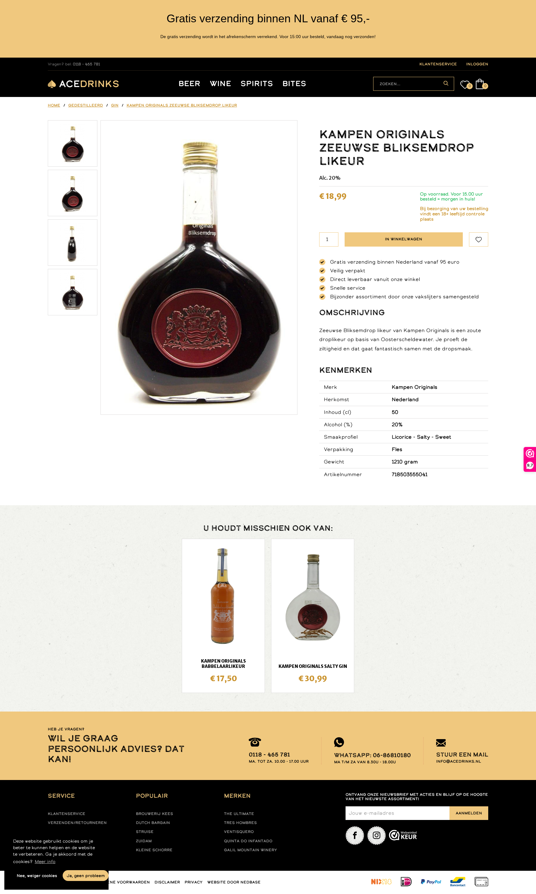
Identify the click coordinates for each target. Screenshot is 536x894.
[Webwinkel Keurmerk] (403, 835)
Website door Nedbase (234, 882)
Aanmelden (469, 813)
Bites (294, 83)
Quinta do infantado (248, 841)
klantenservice (438, 64)
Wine (220, 83)
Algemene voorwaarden (121, 882)
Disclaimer (167, 882)
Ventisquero (239, 831)
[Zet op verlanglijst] (478, 239)
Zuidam (144, 841)
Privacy (194, 882)
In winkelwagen (403, 239)
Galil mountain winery (250, 850)
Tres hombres (240, 822)
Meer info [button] (45, 861)
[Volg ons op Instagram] (376, 835)
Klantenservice (66, 813)
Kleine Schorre (154, 850)
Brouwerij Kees (154, 813)
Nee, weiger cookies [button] (37, 875)
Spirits (256, 83)
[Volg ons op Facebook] (355, 835)
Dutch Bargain (153, 822)
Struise (145, 831)
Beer (189, 83)
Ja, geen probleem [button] (86, 875)
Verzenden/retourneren (77, 822)
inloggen (477, 64)
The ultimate (239, 813)
